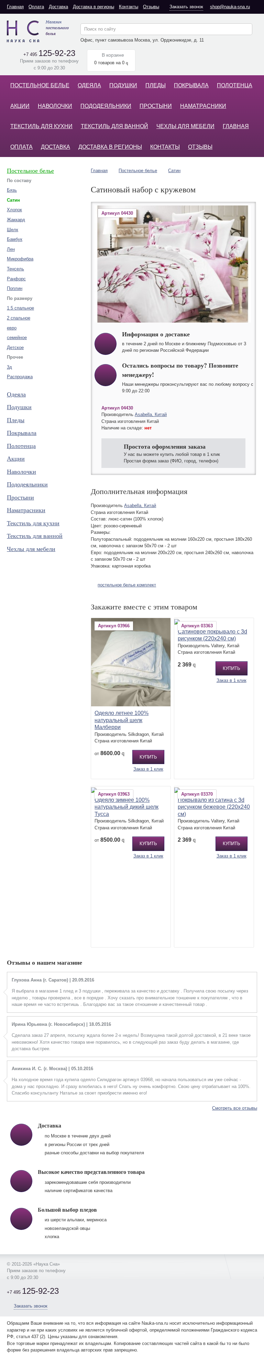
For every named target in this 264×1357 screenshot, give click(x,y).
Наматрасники (203, 106)
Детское (15, 347)
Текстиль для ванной (114, 126)
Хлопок (14, 209)
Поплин (14, 288)
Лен (11, 249)
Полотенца (234, 85)
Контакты (128, 6)
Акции (20, 106)
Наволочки (55, 106)
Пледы (155, 85)
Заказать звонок (186, 6)
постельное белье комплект (127, 584)
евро (11, 327)
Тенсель (15, 268)
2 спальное (18, 318)
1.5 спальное (20, 308)
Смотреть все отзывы (234, 1108)
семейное (17, 337)
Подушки (123, 85)
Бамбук (14, 239)
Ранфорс (16, 278)
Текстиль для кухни (41, 126)
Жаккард (16, 219)
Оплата (36, 6)
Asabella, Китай (151, 414)
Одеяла (89, 85)
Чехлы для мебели (185, 126)
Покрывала (191, 85)
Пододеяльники (105, 106)
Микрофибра (20, 258)
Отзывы (151, 6)
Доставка (58, 6)
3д (9, 367)
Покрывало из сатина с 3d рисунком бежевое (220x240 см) (214, 807)
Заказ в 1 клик (148, 769)
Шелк (12, 229)
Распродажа (20, 376)
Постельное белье (39, 85)
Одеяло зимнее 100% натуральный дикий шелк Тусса (126, 807)
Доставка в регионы (93, 6)
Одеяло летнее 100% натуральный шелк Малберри (121, 720)
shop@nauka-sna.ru (230, 6)
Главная (15, 6)
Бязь (12, 190)
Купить (148, 757)
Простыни (156, 106)
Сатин (174, 170)
